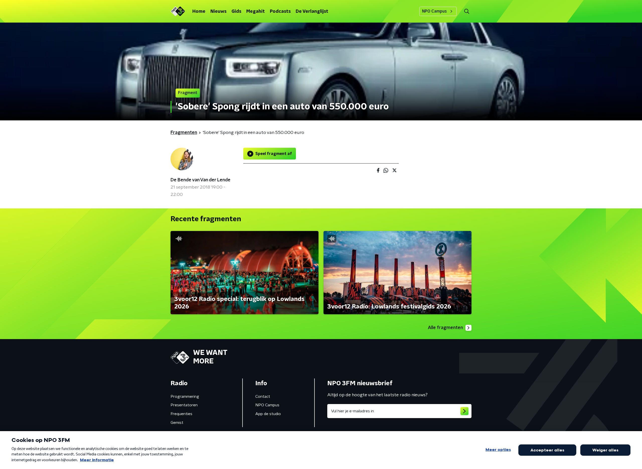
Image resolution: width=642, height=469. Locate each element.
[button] (466, 11)
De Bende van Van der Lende (200, 180)
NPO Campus (434, 11)
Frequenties (181, 414)
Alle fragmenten (445, 328)
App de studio (268, 414)
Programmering (185, 397)
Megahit (255, 11)
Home (198, 11)
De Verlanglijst (312, 11)
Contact (262, 397)
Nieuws (218, 11)
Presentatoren (184, 405)
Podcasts (280, 11)
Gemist (177, 423)
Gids (236, 11)
